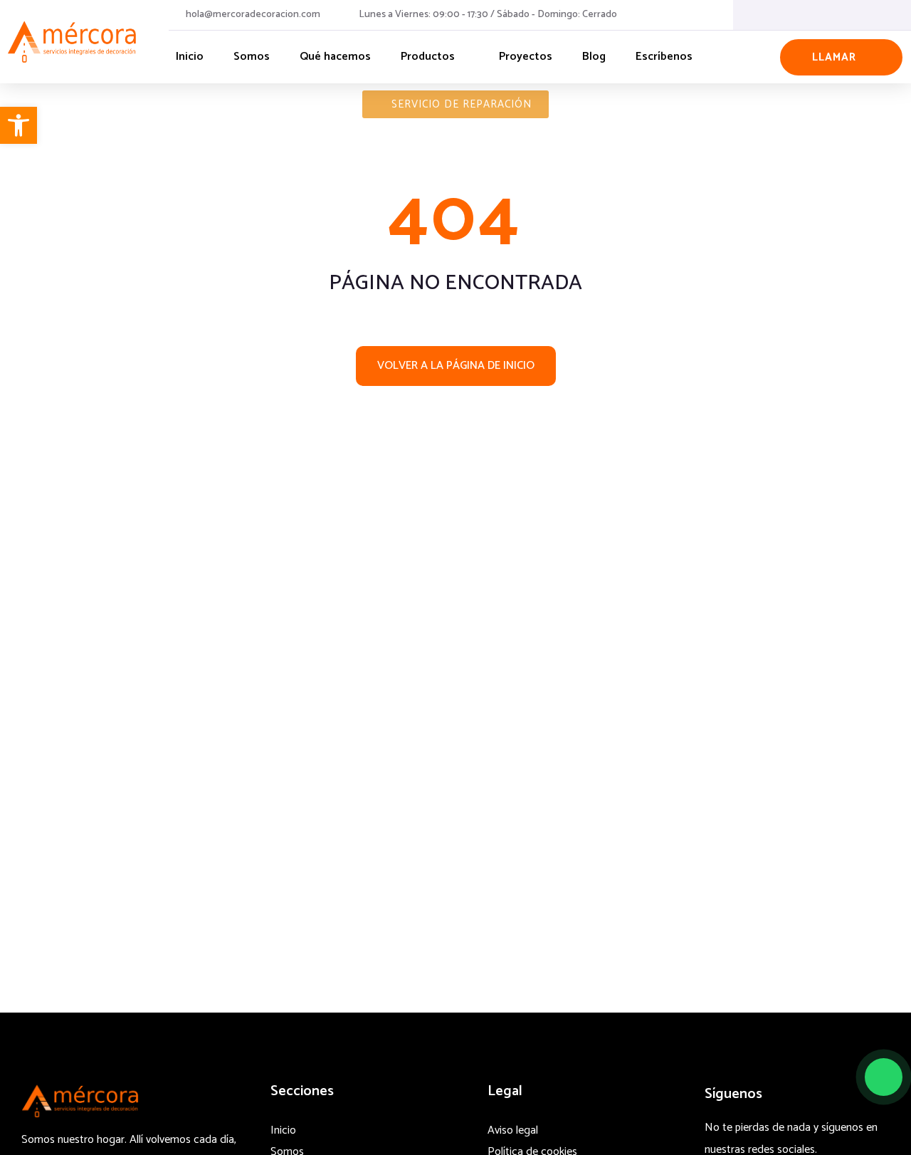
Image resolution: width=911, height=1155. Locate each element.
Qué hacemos (335, 56)
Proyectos (525, 56)
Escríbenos (664, 56)
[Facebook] (807, 15)
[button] (18, 125)
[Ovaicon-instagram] (837, 15)
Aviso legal (513, 1130)
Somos (251, 56)
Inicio (190, 56)
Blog (594, 56)
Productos (428, 56)
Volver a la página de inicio (456, 365)
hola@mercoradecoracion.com (253, 15)
